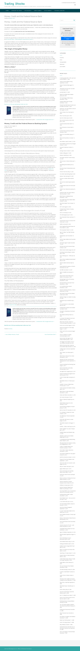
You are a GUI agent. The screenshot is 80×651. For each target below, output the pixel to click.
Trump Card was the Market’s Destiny (67, 387)
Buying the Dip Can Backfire (65, 300)
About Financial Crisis (64, 613)
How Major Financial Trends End (66, 157)
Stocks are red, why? (64, 325)
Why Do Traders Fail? (64, 466)
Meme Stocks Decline (64, 250)
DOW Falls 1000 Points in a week (66, 419)
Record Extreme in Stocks (65, 127)
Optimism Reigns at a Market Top (67, 297)
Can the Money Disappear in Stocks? (67, 406)
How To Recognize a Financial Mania (67, 631)
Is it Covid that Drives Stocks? (66, 286)
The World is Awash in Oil (65, 423)
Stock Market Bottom (64, 541)
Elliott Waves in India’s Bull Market (67, 391)
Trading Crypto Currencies (65, 348)
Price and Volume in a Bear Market (67, 304)
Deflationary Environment (65, 609)
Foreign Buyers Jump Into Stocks (66, 185)
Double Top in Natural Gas (65, 189)
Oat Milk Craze (63, 269)
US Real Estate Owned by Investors (67, 130)
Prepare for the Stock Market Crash (67, 459)
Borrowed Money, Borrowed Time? (67, 282)
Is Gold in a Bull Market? (65, 571)
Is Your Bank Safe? (63, 501)
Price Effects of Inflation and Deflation (67, 616)
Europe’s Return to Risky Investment (67, 555)
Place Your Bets (63, 115)
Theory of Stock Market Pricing (66, 81)
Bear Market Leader (64, 141)
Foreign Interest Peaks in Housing (66, 209)
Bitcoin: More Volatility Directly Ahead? (67, 259)
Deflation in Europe (64, 485)
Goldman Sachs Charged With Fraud (67, 546)
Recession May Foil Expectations (66, 168)
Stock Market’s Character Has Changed (68, 143)
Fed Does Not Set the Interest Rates (67, 246)
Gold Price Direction (64, 457)
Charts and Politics (63, 395)
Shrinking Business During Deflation (67, 601)
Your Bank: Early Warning (65, 174)
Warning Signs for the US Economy (67, 279)
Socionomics (27, 10)
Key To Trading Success (65, 595)
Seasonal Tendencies (64, 147)
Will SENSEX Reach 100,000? (65, 586)
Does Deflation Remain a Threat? (11, 334)
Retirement (62, 64)
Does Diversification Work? (51, 334)
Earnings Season (63, 150)
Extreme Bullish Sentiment (65, 262)
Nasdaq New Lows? (64, 235)
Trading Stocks (14, 3)
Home (7, 10)
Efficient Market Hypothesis (65, 534)
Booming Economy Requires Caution (67, 252)
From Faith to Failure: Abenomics (66, 450)
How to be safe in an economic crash (67, 463)
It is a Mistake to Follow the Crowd (67, 412)
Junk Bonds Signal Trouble (65, 242)
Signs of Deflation (63, 532)
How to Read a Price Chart (65, 112)
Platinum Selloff (63, 155)
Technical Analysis (59, 10)
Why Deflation (63, 624)
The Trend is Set (63, 397)
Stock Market (48, 10)
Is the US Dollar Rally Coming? (66, 377)
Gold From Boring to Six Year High (67, 327)
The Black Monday (63, 569)
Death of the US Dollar (64, 575)
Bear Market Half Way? (64, 314)
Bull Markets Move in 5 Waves (66, 380)
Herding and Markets (64, 543)
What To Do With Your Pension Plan (67, 549)
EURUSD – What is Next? (65, 426)
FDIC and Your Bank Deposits (66, 182)
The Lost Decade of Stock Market (67, 566)
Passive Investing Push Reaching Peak (67, 364)
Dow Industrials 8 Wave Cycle (66, 217)
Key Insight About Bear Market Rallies (67, 199)
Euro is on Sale (63, 212)
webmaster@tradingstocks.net (10, 648)
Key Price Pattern (63, 118)
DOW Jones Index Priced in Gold (66, 474)
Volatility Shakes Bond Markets (66, 432)
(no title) (61, 92)
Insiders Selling (63, 153)
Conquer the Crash (16, 10)
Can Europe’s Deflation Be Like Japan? (67, 453)
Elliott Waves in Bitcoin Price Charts (67, 356)
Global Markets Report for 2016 (66, 403)
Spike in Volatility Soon (64, 272)
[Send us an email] (75, 4)
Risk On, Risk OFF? (63, 410)
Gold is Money (63, 589)
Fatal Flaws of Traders (64, 553)
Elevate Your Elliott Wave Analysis (66, 94)
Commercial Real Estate (65, 123)
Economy (10, 328)
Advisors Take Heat (64, 176)
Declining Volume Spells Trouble (66, 494)
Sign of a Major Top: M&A (65, 232)
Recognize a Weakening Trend (66, 311)
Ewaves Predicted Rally (64, 85)
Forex (61, 59)
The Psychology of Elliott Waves (66, 98)
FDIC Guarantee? (63, 230)
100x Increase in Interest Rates (66, 161)
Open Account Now (68, 38)
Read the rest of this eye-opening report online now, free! (16, 104)
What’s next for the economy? (66, 331)
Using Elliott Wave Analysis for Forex (67, 528)
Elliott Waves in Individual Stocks (66, 196)
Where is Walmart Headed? (65, 399)
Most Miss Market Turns (65, 203)
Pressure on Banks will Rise (65, 178)
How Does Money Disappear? (66, 507)
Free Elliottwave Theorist (65, 415)
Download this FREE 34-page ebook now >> (45, 119)
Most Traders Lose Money (65, 352)
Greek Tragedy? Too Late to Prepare (67, 428)
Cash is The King (63, 622)
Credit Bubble (37, 10)
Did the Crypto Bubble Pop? (65, 239)
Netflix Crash (62, 224)
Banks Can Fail (63, 620)
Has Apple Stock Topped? (65, 371)
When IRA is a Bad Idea (64, 582)
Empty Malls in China (64, 562)
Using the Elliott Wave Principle (66, 101)
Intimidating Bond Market (65, 164)
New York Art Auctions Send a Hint (67, 120)
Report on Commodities (65, 134)
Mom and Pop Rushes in (65, 138)
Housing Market (63, 62)
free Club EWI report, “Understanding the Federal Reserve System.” (19, 39)
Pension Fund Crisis (64, 171)
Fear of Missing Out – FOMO (66, 255)
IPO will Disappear (63, 214)
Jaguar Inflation (63, 468)
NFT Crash (62, 206)
